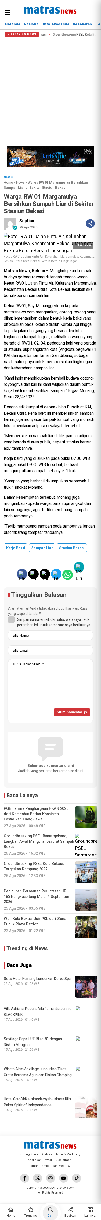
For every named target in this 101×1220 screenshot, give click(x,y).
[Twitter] (37, 1178)
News (20, 182)
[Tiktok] (76, 1178)
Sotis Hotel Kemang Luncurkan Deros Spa (37, 978)
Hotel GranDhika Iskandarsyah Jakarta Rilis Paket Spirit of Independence (37, 1102)
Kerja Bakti (15, 548)
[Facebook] (24, 1178)
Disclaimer (63, 1160)
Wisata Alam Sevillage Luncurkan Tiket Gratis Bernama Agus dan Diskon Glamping (38, 1071)
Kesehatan (82, 24)
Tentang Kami (28, 1154)
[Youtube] (63, 1178)
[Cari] (92, 11)
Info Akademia (56, 24)
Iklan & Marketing (68, 1154)
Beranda (12, 24)
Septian (26, 221)
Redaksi (47, 1154)
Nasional (31, 24)
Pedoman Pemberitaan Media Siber (50, 1166)
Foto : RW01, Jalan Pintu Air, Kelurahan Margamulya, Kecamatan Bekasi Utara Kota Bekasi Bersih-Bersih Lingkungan (50, 259)
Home (8, 182)
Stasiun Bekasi (72, 548)
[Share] (90, 223)
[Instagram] (50, 1178)
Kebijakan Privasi (40, 1160)
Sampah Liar (42, 548)
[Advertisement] (50, 90)
